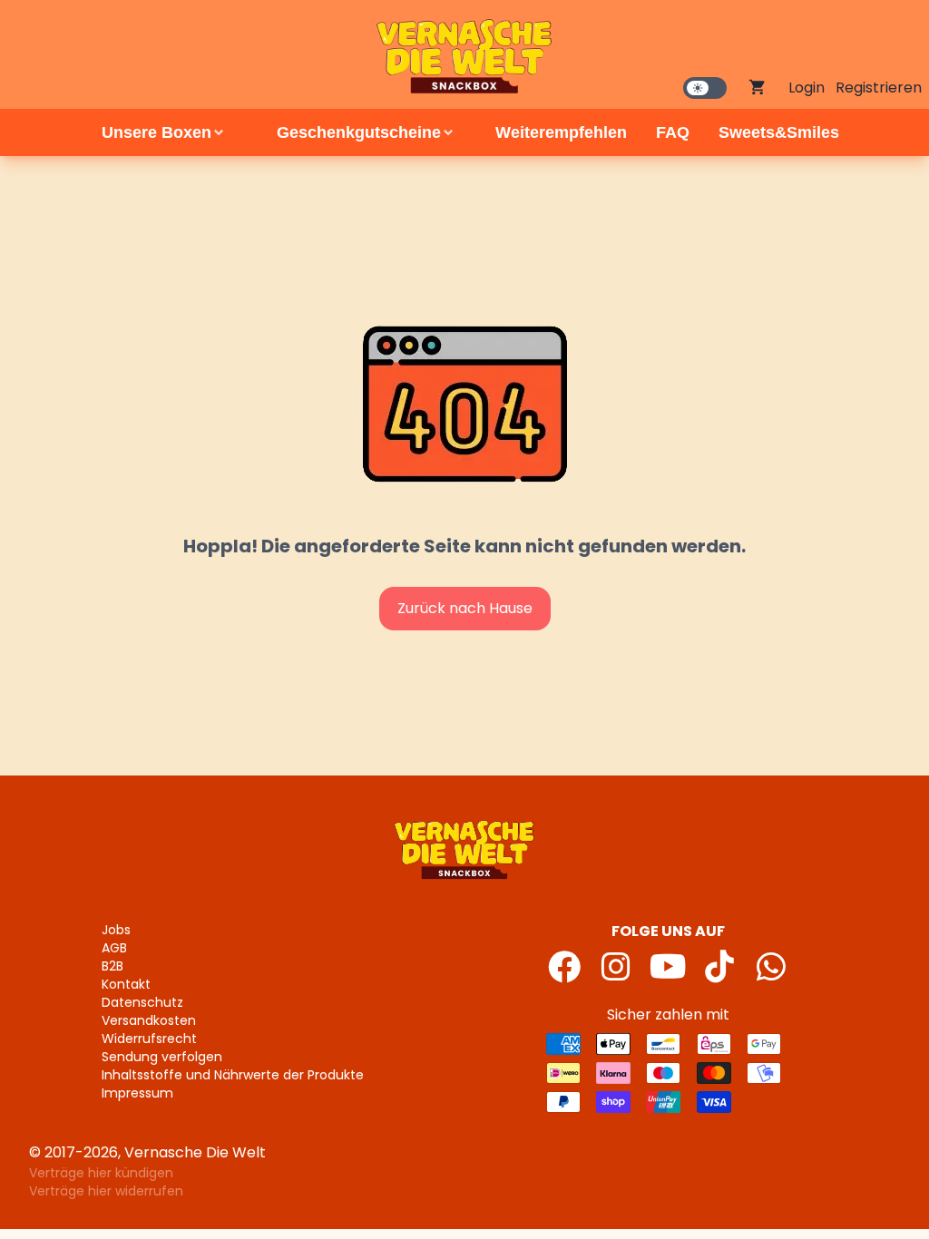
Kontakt (126, 984)
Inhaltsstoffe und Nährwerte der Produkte (233, 1075)
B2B (112, 966)
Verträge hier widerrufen (106, 1191)
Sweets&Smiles (779, 132)
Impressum (137, 1093)
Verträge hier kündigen (101, 1173)
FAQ (672, 132)
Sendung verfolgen (162, 1057)
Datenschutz (142, 1002)
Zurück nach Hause (465, 608)
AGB (114, 948)
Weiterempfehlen (561, 132)
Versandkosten (149, 1020)
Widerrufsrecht (149, 1038)
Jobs (116, 930)
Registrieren (879, 87)
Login (806, 87)
